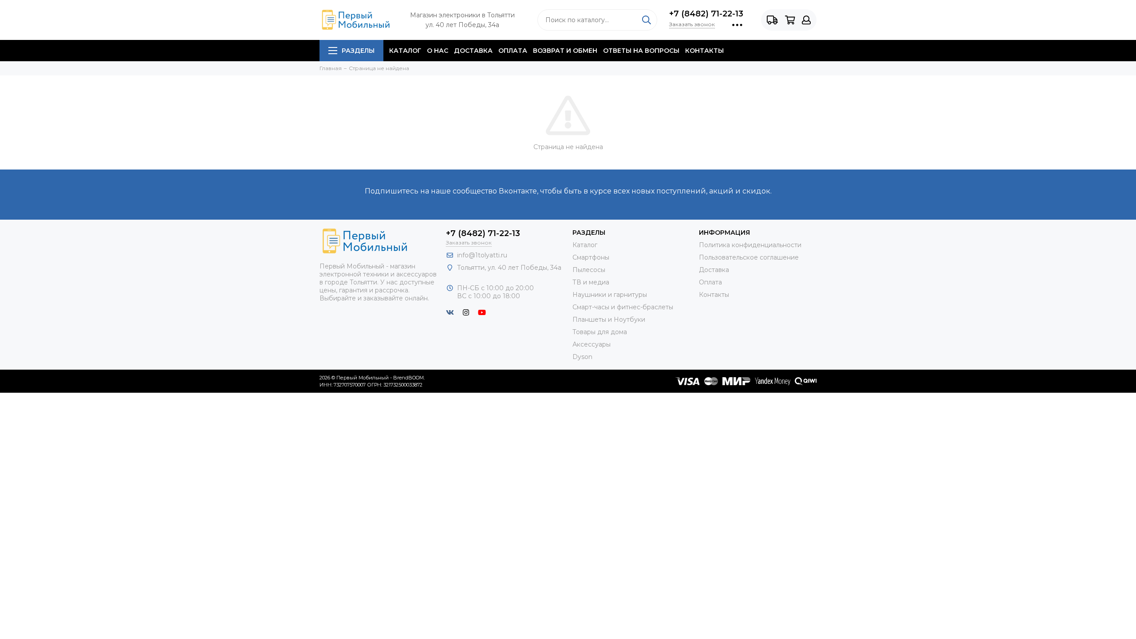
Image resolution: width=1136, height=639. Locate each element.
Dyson (582, 357)
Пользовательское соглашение (749, 257)
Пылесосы (588, 270)
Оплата (512, 51)
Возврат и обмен (565, 51)
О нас (437, 51)
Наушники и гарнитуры (609, 295)
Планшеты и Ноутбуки (608, 319)
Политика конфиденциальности (750, 245)
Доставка (473, 51)
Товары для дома (599, 332)
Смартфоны (590, 257)
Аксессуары (591, 344)
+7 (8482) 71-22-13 (706, 14)
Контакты (704, 51)
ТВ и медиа (590, 282)
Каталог (405, 51)
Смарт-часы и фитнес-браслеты (622, 307)
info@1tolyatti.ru (482, 255)
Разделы (358, 51)
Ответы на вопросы (641, 51)
